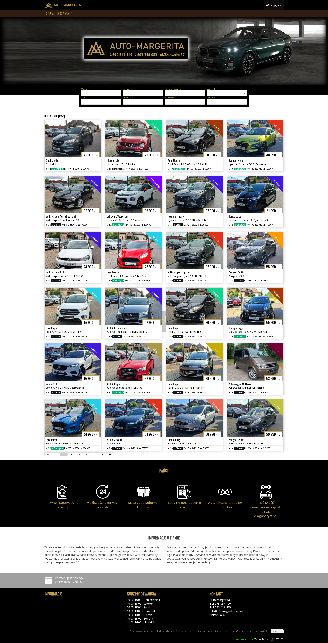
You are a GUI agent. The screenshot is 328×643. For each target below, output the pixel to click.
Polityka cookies (54, 603)
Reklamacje (51, 611)
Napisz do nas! (250, 639)
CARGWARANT (64, 13)
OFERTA (50, 13)
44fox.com (280, 639)
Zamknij (277, 631)
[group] (164, 51)
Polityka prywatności (57, 600)
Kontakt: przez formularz (226, 618)
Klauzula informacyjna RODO (62, 607)
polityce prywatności (260, 631)
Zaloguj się (275, 5)
